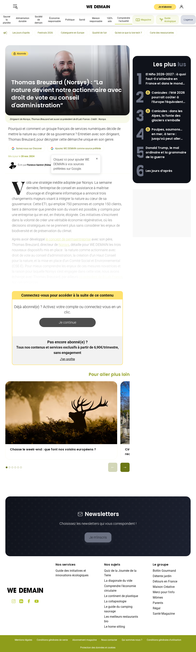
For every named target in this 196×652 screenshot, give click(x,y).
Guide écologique (170, 20)
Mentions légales (23, 640)
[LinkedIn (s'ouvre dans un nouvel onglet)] (21, 601)
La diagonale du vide (118, 580)
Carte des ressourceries (162, 32)
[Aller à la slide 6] (21, 467)
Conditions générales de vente (52, 640)
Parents (158, 603)
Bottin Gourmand (164, 570)
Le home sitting (114, 626)
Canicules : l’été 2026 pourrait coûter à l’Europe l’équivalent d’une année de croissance (168, 97)
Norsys (64, 245)
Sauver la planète (7, 19)
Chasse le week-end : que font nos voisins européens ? (53, 449)
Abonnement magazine (84, 640)
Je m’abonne (165, 7)
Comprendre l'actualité (123, 19)
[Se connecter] (181, 6)
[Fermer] (97, 158)
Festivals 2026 (45, 32)
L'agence (188, 19)
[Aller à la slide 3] (12, 467)
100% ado (110, 20)
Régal (156, 608)
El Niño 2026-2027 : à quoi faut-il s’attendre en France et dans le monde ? (166, 79)
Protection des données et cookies (98, 647)
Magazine (146, 19)
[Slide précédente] (112, 467)
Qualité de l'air (99, 32)
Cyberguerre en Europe (72, 32)
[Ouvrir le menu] (15, 7)
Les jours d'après (21, 32)
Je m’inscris (98, 537)
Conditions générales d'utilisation (164, 640)
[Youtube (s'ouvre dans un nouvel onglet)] (36, 601)
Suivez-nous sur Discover (29, 148)
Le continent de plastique (121, 596)
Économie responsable (54, 20)
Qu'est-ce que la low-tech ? (128, 32)
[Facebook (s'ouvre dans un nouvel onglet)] (29, 601)
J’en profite (67, 359)
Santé (82, 19)
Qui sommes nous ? (132, 640)
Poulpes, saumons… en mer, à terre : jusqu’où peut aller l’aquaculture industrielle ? (167, 134)
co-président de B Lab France (100, 277)
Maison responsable (96, 20)
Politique (69, 19)
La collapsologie (115, 601)
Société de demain (38, 19)
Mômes (158, 597)
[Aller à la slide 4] (15, 467)
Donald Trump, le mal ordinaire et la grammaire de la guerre (166, 152)
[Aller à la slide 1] (6, 467)
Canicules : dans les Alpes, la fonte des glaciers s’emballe (167, 115)
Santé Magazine (164, 613)
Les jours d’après (159, 171)
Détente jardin (162, 576)
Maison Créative (164, 587)
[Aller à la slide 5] (18, 467)
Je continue (67, 322)
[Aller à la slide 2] (9, 467)
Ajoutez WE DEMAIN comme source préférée (78, 148)
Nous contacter (109, 640)
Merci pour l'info (164, 592)
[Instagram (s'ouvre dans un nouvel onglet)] (13, 601)
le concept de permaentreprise (68, 239)
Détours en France (165, 581)
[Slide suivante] (125, 467)
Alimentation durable (22, 20)
